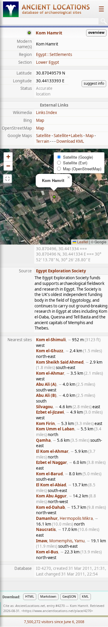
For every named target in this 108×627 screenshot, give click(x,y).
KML (85, 596)
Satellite (43, 135)
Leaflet (82, 241)
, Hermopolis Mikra (64, 518)
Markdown (48, 596)
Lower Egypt (47, 62)
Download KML (70, 141)
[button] (54, 197)
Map (40, 120)
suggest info (94, 83)
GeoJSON (69, 596)
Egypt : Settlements (54, 54)
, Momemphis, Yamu (60, 540)
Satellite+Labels (68, 135)
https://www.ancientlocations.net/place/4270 (57, 611)
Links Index (46, 112)
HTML (29, 596)
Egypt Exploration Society (61, 271)
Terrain (42, 141)
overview (96, 32)
